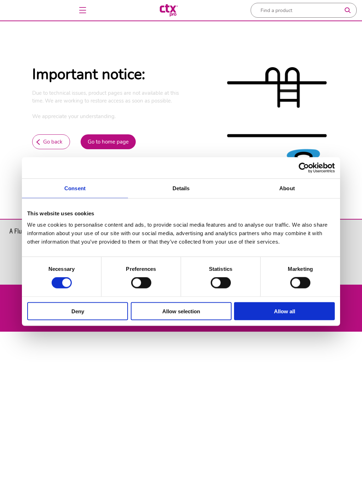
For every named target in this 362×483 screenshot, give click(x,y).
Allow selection (181, 311)
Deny (77, 311)
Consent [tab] (75, 188)
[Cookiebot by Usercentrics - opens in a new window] (304, 168)
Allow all (284, 311)
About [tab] (287, 188)
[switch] (141, 283)
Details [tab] (181, 188)
